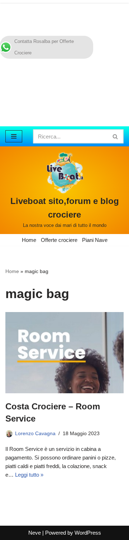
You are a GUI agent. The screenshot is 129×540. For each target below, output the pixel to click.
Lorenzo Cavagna (35, 433)
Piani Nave (95, 240)
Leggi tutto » (29, 475)
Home (29, 240)
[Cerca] (116, 136)
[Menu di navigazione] (13, 136)
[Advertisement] (64, 63)
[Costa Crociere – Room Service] (64, 352)
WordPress (88, 533)
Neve (34, 533)
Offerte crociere (59, 240)
